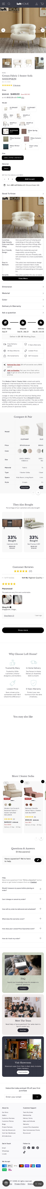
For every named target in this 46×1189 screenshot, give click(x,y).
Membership (27, 1115)
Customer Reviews (8, 1118)
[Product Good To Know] (23, 239)
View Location (23, 1072)
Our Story (5, 1112)
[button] (10, 607)
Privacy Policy (20, 1184)
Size (3, 153)
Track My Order (28, 1112)
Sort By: (25, 578)
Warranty (26, 1124)
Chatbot (33, 882)
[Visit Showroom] (23, 1049)
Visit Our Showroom (8, 1130)
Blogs (4, 1124)
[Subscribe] (37, 1096)
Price (4, 90)
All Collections (6, 1136)
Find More (23, 988)
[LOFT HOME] (23, 3)
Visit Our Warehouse (9, 1133)
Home (4, 73)
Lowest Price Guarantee (31, 1127)
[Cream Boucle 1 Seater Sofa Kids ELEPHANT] (25, 429)
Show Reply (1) (9, 616)
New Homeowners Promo (31, 1130)
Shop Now (24, 487)
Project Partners (7, 1127)
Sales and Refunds (29, 1121)
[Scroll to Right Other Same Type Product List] (41, 838)
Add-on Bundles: (13, 370)
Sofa (8, 373)
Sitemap (31, 1184)
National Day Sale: (13, 365)
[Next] (43, 30)
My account (27, 1133)
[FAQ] (23, 965)
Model (4, 103)
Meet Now (23, 1030)
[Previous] (3, 30)
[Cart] (42, 3)
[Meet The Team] (23, 1007)
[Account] (37, 3)
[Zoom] (23, 30)
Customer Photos (8, 1121)
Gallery (4, 1115)
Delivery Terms (28, 1118)
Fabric (6, 168)
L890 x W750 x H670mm (13, 158)
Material (5, 164)
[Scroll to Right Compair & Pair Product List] (38, 493)
